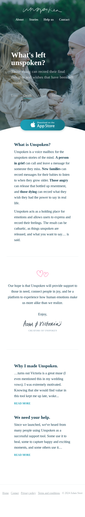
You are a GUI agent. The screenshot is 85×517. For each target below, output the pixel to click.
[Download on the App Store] (42, 124)
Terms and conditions (49, 493)
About (19, 19)
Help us (49, 19)
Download (42, 505)
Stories (33, 19)
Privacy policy (28, 493)
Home (5, 493)
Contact (64, 19)
